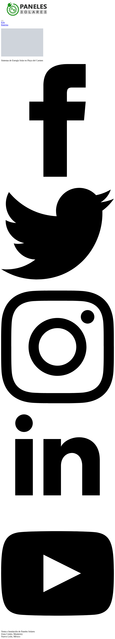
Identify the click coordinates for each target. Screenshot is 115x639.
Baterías (4, 25)
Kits (3, 22)
